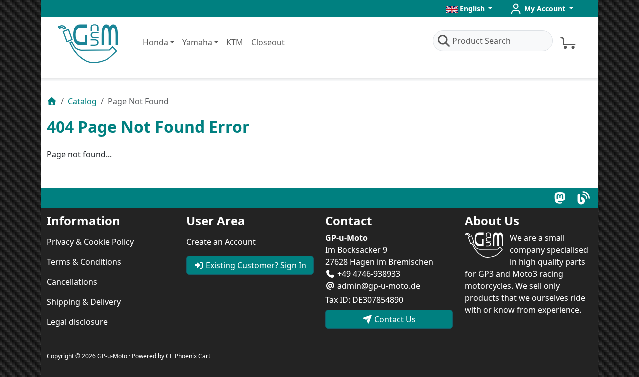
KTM (234, 42)
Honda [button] (155, 42)
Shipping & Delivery (84, 302)
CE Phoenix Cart (188, 356)
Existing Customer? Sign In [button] (255, 265)
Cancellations (72, 282)
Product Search (481, 41)
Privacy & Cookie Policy (90, 242)
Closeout (268, 42)
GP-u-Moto (112, 356)
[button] (469, 9)
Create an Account (221, 242)
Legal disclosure (77, 322)
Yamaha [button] (197, 42)
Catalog (82, 101)
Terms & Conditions (84, 262)
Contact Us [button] (394, 319)
